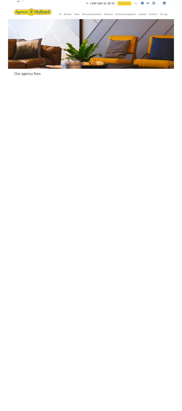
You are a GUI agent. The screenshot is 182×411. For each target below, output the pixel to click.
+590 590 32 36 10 (102, 3)
